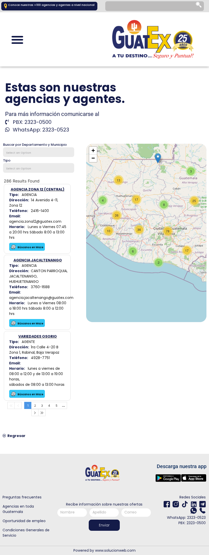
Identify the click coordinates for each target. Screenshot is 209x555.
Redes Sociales (192, 497)
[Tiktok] (184, 504)
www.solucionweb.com (115, 550)
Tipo (6, 160)
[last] (42, 412)
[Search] (199, 6)
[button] (17, 39)
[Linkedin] (193, 504)
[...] (63, 405)
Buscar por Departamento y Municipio (35, 144)
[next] (34, 412)
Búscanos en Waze (30, 247)
